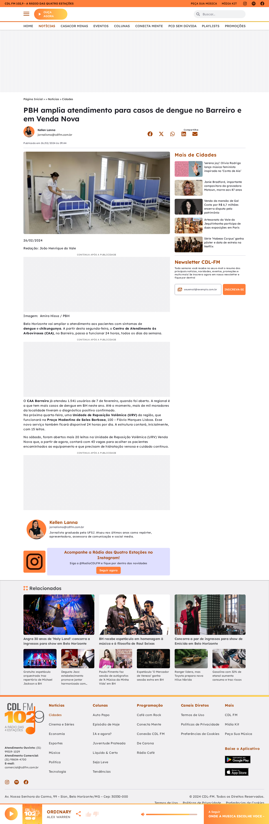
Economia (57, 734)
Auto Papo (101, 715)
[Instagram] (245, 4)
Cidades (67, 99)
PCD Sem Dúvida (182, 26)
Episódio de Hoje (106, 724)
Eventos (101, 26)
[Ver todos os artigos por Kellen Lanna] (28, 132)
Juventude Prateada (109, 743)
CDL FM (231, 715)
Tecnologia (57, 771)
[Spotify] (254, 4)
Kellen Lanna (46, 130)
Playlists (210, 26)
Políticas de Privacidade (200, 724)
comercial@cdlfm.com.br (22, 767)
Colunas (122, 26)
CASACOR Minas (74, 26)
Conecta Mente (149, 26)
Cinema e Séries (61, 724)
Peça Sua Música (238, 734)
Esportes (56, 743)
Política (55, 762)
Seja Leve (100, 762)
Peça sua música (204, 3)
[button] (150, 133)
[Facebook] (262, 4)
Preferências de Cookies (200, 734)
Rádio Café (146, 753)
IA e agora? (102, 734)
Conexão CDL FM (151, 734)
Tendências (102, 771)
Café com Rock (149, 715)
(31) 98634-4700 (16, 759)
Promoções (235, 26)
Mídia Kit (229, 3)
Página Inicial (33, 99)
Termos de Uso (192, 715)
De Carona (145, 743)
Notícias (47, 26)
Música (54, 753)
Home (28, 26)
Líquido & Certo (105, 753)
